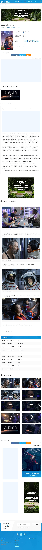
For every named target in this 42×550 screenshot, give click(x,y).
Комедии (17, 540)
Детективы (17, 546)
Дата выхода (13, 27)
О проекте (3, 538)
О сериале (8, 27)
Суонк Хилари (25, 41)
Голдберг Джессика (34, 40)
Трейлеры (2, 27)
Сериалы (2, 4)
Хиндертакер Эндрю (26, 40)
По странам (23, 1)
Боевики (16, 542)
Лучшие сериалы (32, 538)
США (24, 32)
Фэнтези (16, 544)
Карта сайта (3, 544)
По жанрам (17, 1)
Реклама (2, 540)
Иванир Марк (31, 41)
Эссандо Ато (36, 41)
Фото (19, 27)
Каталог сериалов (18, 538)
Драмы (24, 34)
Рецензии (30, 1)
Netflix (24, 38)
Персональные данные (6, 542)
